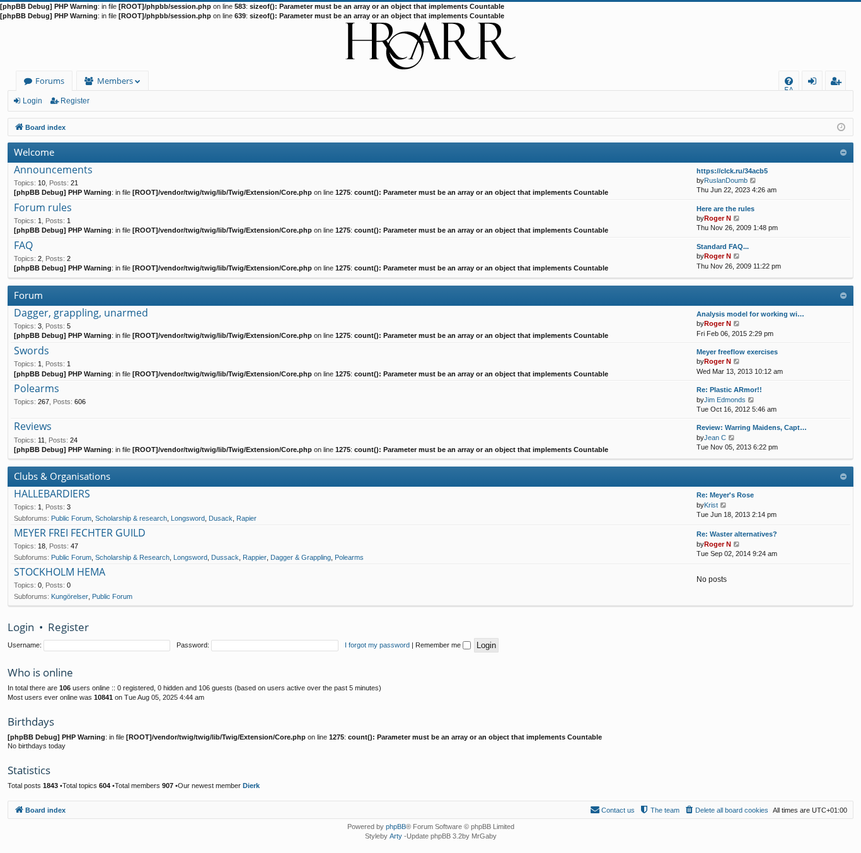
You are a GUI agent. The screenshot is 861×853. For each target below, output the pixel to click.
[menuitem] (789, 81)
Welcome (34, 152)
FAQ (23, 246)
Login (32, 100)
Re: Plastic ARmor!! (729, 389)
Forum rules (43, 208)
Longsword (188, 518)
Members (115, 80)
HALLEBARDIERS (52, 494)
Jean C (715, 437)
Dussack (225, 557)
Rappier (255, 557)
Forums (49, 80)
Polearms (36, 389)
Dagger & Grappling (300, 557)
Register (75, 100)
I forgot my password (377, 645)
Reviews (33, 427)
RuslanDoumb (726, 180)
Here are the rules (725, 208)
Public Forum (71, 518)
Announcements (53, 170)
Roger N (717, 218)
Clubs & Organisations (62, 476)
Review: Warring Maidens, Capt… (751, 427)
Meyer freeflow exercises (737, 352)
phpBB (396, 826)
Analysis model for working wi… (750, 314)
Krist (711, 505)
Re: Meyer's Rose (725, 495)
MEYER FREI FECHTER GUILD (80, 533)
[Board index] (430, 46)
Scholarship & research (131, 518)
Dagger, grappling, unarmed (81, 313)
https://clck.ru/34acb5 (732, 171)
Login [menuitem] (814, 83)
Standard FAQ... (722, 246)
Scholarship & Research (132, 557)
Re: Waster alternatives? (736, 534)
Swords (31, 351)
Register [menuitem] (838, 83)
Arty (396, 836)
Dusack (221, 518)
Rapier (246, 518)
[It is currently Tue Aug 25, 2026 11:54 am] (841, 126)
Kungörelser (69, 596)
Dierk (251, 785)
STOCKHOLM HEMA (59, 572)
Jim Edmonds (725, 399)
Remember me (439, 645)
